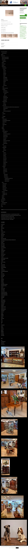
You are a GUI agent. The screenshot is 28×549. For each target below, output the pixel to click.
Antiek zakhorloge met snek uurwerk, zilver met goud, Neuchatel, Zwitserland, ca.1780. (11, 215)
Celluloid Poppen (5, 190)
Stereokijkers (5, 100)
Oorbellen (21, 34)
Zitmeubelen (4, 166)
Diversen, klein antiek (3, 238)
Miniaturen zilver (5, 108)
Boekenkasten (5, 132)
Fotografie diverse (5, 97)
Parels (22, 34)
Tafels (3, 151)
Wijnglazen (4, 104)
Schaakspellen (4, 61)
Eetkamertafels (2, 243)
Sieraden (4, 109)
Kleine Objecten (4, 66)
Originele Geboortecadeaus (4, 293)
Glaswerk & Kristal (5, 101)
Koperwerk (4, 116)
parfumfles (24, 34)
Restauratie (2, 201)
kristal (21, 32)
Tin (1, 323)
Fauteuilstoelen (5, 171)
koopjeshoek (3, 198)
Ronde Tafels (4, 159)
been (3, 112)
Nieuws (2, 206)
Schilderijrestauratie (4, 202)
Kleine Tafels (2, 276)
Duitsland (5, 93)
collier (25, 28)
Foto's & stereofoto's (3, 247)
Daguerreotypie (3, 234)
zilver (24, 38)
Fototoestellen (5, 96)
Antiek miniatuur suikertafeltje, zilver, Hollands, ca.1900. (7, 216)
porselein (21, 36)
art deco (23, 26)
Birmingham (21, 27)
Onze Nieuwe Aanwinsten (4, 292)
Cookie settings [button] (13, 547)
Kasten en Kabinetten (5, 131)
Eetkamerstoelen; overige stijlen (9, 178)
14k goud (21, 25)
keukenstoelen (6, 175)
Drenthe (4, 69)
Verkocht (2, 19)
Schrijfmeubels (4, 147)
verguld (22, 38)
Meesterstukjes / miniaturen (6, 140)
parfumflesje (21, 35)
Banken (4, 167)
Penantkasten (2, 297)
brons (22, 28)
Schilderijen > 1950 (5, 194)
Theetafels (4, 163)
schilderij (24, 36)
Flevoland (4, 70)
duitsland (23, 29)
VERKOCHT (2, 43)
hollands (23, 30)
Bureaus (2, 230)
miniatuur (23, 33)
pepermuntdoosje (24, 35)
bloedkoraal (24, 27)
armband (21, 26)
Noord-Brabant (5, 77)
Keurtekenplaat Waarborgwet (4, 271)
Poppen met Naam (3, 301)
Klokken (3, 127)
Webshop (2, 54)
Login (1, 340)
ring (22, 36)
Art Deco (2, 225)
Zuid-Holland (5, 85)
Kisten (3, 144)
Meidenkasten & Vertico (4, 285)
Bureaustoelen (6, 174)
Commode (2, 233)
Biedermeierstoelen (7, 179)
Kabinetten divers (5, 136)
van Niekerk (21, 38)
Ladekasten (4, 139)
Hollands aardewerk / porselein (6, 120)
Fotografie (4, 89)
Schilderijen (2, 305)
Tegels (1, 322)
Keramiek (2, 268)
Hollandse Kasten (5, 135)
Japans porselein (3, 264)
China (23, 28)
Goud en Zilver (4, 105)
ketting (25, 31)
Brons (1, 229)
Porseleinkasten (5, 143)
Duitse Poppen (4, 186)
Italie (1, 263)
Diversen (3, 62)
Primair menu (27, 5)
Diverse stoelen (5, 170)
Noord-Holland (5, 78)
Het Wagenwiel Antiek (4, 5)
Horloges (3, 65)
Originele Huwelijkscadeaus (5, 58)
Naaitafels (4, 155)
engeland (25, 29)
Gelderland (4, 73)
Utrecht (2, 326)
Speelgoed (2, 314)
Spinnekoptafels (5, 162)
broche (20, 28)
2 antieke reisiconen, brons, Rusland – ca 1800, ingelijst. (7, 219)
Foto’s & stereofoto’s (5, 92)
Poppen (3, 182)
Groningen (4, 74)
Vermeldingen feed (3, 341)
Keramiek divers (4, 124)
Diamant (20, 29)
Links (1, 205)
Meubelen (3, 128)
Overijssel (4, 81)
